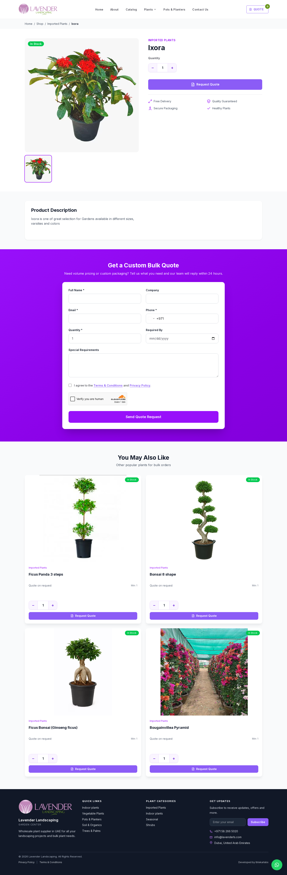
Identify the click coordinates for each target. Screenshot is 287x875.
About (114, 9)
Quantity (154, 58)
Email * (73, 310)
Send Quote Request (143, 417)
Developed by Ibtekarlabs (253, 862)
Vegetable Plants (93, 813)
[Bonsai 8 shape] (204, 518)
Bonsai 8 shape (163, 574)
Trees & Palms (91, 830)
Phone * (151, 310)
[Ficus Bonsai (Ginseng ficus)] (83, 672)
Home (99, 9)
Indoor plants (90, 807)
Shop (40, 23)
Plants (148, 9)
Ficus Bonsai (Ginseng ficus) (53, 727)
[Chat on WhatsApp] (276, 864)
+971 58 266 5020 (226, 831)
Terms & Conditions (108, 385)
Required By (154, 330)
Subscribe (258, 822)
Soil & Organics (92, 825)
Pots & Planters (174, 9)
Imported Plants (57, 23)
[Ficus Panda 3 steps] (83, 518)
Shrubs (150, 825)
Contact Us (200, 9)
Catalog (131, 9)
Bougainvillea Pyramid (169, 727)
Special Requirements (84, 350)
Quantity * (75, 330)
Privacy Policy (140, 385)
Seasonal (152, 819)
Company (152, 290)
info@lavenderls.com (228, 837)
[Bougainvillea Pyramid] (204, 672)
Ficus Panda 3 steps (46, 574)
